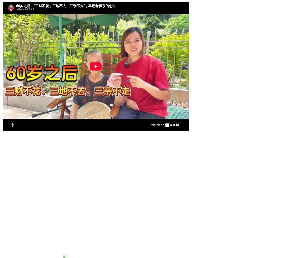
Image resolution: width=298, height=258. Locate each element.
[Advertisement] (73, 225)
